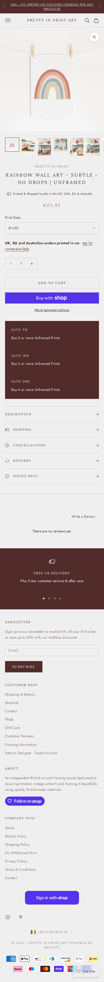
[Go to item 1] (12, 145)
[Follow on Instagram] (7, 917)
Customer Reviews (19, 736)
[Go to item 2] (28, 145)
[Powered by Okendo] (18, 518)
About (9, 827)
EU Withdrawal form (21, 852)
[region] (52, 574)
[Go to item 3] (44, 147)
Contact (11, 711)
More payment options (52, 309)
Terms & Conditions (20, 869)
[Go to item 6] (93, 147)
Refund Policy (16, 836)
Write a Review (83, 516)
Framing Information (21, 744)
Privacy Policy (16, 861)
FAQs (9, 719)
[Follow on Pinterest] (20, 917)
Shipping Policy (17, 844)
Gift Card (12, 727)
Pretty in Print (52, 166)
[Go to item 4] (61, 145)
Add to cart (52, 283)
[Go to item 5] (77, 147)
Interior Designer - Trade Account (31, 752)
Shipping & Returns (20, 694)
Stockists (12, 702)
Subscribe (23, 667)
